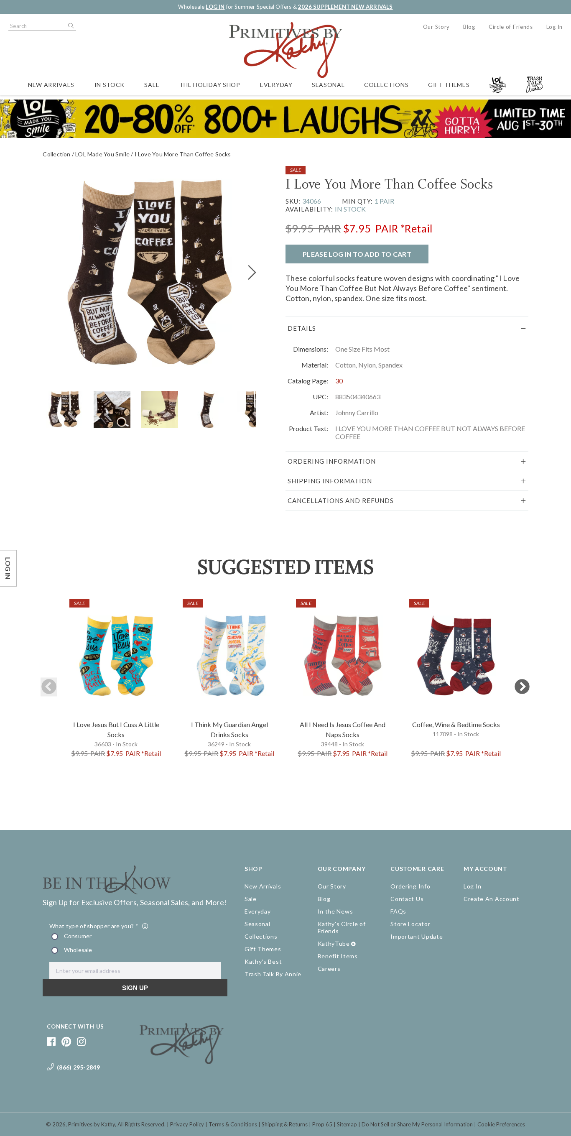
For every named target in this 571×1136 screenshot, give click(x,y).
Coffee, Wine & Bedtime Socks (456, 724)
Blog (469, 26)
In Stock (109, 84)
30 (339, 381)
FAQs (398, 911)
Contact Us (406, 898)
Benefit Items (338, 956)
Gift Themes (449, 84)
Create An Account (492, 898)
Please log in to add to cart (357, 254)
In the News (335, 911)
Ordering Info (410, 886)
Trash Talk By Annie (273, 974)
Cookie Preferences (501, 1124)
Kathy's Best (263, 961)
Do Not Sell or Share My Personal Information (417, 1124)
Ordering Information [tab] (332, 461)
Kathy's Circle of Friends (342, 927)
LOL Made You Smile (102, 154)
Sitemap (347, 1124)
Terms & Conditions (233, 1124)
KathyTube (334, 943)
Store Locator (410, 923)
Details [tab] (302, 328)
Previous (49, 687)
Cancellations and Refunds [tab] (341, 500)
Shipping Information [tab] (330, 481)
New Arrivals (51, 84)
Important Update (416, 936)
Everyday (276, 84)
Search (70, 26)
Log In (554, 26)
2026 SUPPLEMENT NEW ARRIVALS (345, 6)
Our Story (436, 26)
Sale (151, 84)
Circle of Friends (511, 26)
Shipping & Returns (285, 1124)
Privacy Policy (187, 1124)
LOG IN (215, 6)
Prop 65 (322, 1124)
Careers (329, 968)
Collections (386, 84)
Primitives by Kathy (91, 1124)
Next (522, 687)
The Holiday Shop (209, 84)
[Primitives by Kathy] (182, 1061)
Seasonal (328, 84)
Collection (56, 154)
